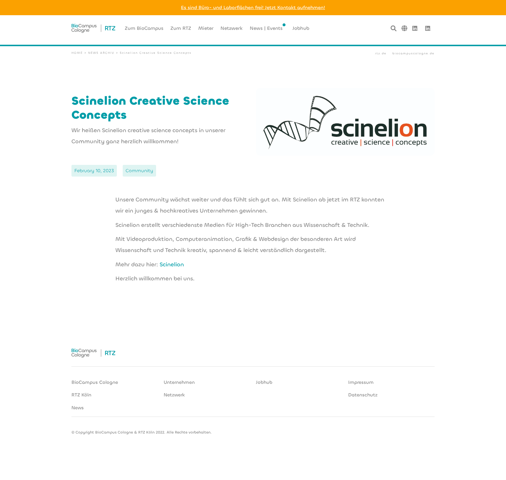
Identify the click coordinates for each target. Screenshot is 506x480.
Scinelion (172, 264)
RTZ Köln (81, 395)
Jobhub (264, 382)
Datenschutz (362, 395)
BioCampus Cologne (94, 382)
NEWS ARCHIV (101, 53)
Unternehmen (179, 382)
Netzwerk (174, 395)
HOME (77, 53)
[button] (404, 28)
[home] (93, 28)
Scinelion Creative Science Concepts (156, 53)
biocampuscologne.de (413, 53)
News (77, 408)
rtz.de (381, 53)
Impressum (361, 382)
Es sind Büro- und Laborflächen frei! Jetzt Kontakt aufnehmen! (253, 7)
